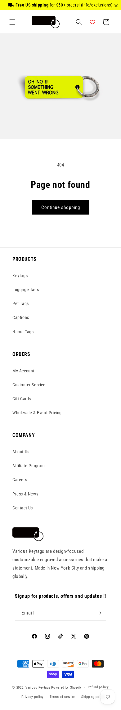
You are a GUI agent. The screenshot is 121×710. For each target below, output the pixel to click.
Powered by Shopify (66, 688)
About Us (20, 451)
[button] (12, 22)
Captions (20, 317)
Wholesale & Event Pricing (37, 412)
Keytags (20, 275)
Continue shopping (60, 207)
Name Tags (23, 331)
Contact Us (22, 507)
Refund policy (98, 687)
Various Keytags (38, 688)
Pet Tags (20, 303)
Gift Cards (21, 398)
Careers (19, 479)
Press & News (25, 493)
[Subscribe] (99, 613)
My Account (23, 370)
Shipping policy (93, 697)
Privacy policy (32, 697)
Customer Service (29, 384)
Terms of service (62, 697)
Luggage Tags (25, 289)
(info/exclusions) (97, 4)
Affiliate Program (28, 465)
